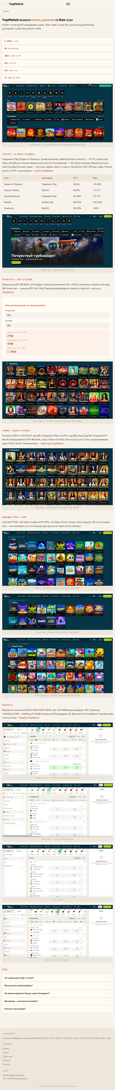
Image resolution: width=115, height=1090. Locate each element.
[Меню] (68, 4)
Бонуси (6, 1064)
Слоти (6, 1052)
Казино (6, 11)
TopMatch (16, 4)
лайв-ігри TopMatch (51, 443)
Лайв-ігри (7, 1056)
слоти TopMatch (44, 170)
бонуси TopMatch (29, 717)
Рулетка (6, 1060)
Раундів (8, 321)
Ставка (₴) (10, 311)
